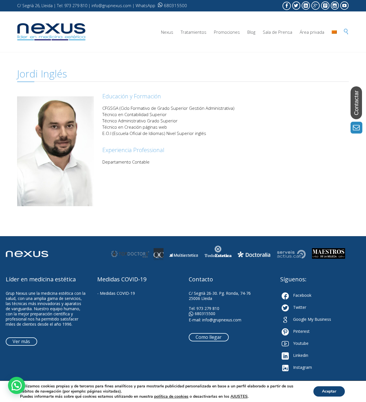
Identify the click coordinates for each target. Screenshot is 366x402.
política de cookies (171, 396)
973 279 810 (207, 308)
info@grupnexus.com (221, 320)
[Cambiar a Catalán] (334, 32)
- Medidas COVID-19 (116, 293)
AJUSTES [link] (239, 396)
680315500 (175, 5)
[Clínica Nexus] (51, 31)
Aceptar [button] (329, 391)
